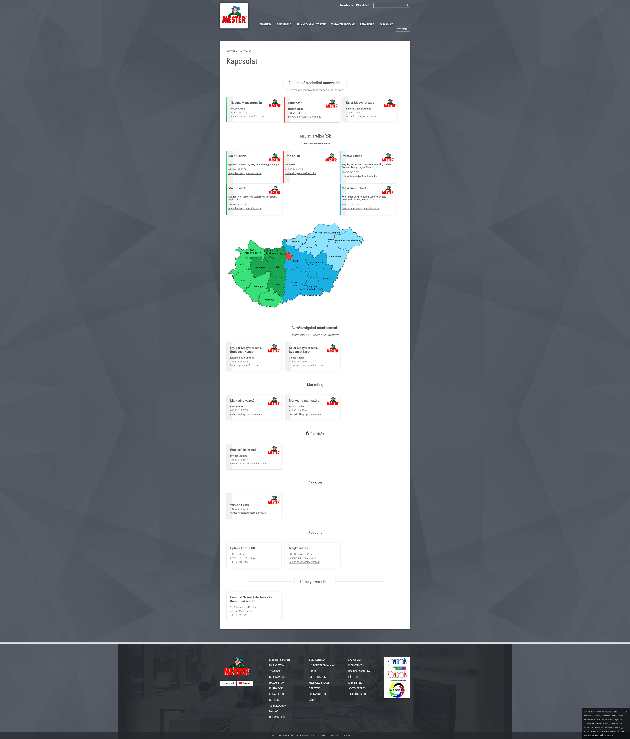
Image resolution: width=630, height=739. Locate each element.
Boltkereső (284, 24)
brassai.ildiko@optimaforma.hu (305, 414)
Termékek (265, 24)
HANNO (273, 711)
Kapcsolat (386, 24)
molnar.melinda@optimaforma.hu (248, 463)
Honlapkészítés (349, 735)
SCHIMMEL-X (277, 717)
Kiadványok (356, 665)
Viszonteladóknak (343, 24)
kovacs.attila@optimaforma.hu (247, 116)
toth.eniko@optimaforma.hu (300, 173)
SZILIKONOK (276, 677)
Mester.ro (355, 682)
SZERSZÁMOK (277, 705)
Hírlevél (354, 677)
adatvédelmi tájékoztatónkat (600, 735)
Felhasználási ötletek (311, 24)
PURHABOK (276, 688)
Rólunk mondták (359, 671)
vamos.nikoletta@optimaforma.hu (248, 512)
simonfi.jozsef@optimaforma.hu (363, 116)
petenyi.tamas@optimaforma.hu (359, 176)
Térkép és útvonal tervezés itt (304, 561)
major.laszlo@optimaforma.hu (245, 173)
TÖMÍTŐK (275, 671)
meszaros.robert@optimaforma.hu (360, 208)
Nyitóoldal (232, 51)
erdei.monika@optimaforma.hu (246, 414)
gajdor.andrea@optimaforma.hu (306, 365)
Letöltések (367, 24)
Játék (312, 699)
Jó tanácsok (317, 694)
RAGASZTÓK (276, 682)
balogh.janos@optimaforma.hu (304, 116)
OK (626, 712)
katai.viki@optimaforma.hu (244, 365)
